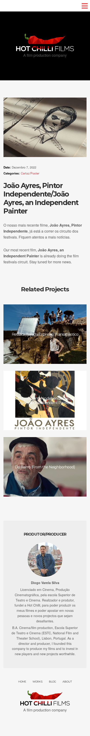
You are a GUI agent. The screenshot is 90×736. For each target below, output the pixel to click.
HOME (22, 681)
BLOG (52, 681)
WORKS (37, 681)
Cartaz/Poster (30, 173)
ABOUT (67, 681)
